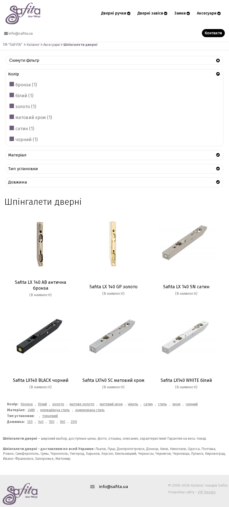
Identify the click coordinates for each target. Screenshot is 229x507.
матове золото (82, 404)
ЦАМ (31, 410)
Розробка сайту (181, 492)
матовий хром (111, 404)
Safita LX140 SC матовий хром (113, 380)
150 (51, 422)
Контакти (213, 33)
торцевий (50, 416)
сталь (162, 404)
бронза (27, 404)
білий (42, 404)
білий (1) (24, 95)
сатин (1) (24, 128)
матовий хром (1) (33, 117)
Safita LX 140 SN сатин (186, 286)
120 (30, 422)
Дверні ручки (113, 13)
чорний (192, 404)
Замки (180, 13)
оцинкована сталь (90, 410)
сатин (148, 404)
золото (58, 404)
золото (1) (25, 106)
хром (176, 404)
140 (41, 422)
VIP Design (207, 492)
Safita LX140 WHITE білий (186, 380)
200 (74, 422)
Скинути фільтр (24, 60)
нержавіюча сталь (55, 410)
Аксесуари (206, 13)
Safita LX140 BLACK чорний (40, 380)
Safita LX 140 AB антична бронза (40, 285)
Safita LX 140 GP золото (113, 286)
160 (62, 422)
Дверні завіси (150, 13)
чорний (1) (26, 139)
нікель (133, 404)
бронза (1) (26, 84)
